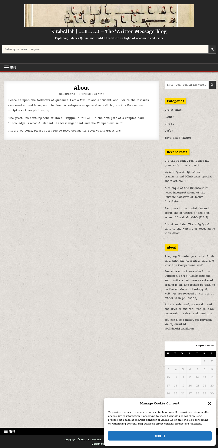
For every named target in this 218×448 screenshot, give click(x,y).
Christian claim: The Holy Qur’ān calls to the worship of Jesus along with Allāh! (190, 229)
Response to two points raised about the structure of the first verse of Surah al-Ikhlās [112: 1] (187, 213)
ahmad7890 (68, 94)
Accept (160, 435)
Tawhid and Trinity (178, 138)
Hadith (169, 117)
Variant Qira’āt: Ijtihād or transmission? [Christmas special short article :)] (188, 176)
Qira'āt (169, 124)
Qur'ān (169, 131)
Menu (13, 67)
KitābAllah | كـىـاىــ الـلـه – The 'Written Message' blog (109, 31)
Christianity (173, 110)
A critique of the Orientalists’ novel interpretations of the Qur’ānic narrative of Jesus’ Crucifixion (186, 195)
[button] (209, 403)
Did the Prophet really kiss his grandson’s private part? (187, 163)
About (81, 88)
